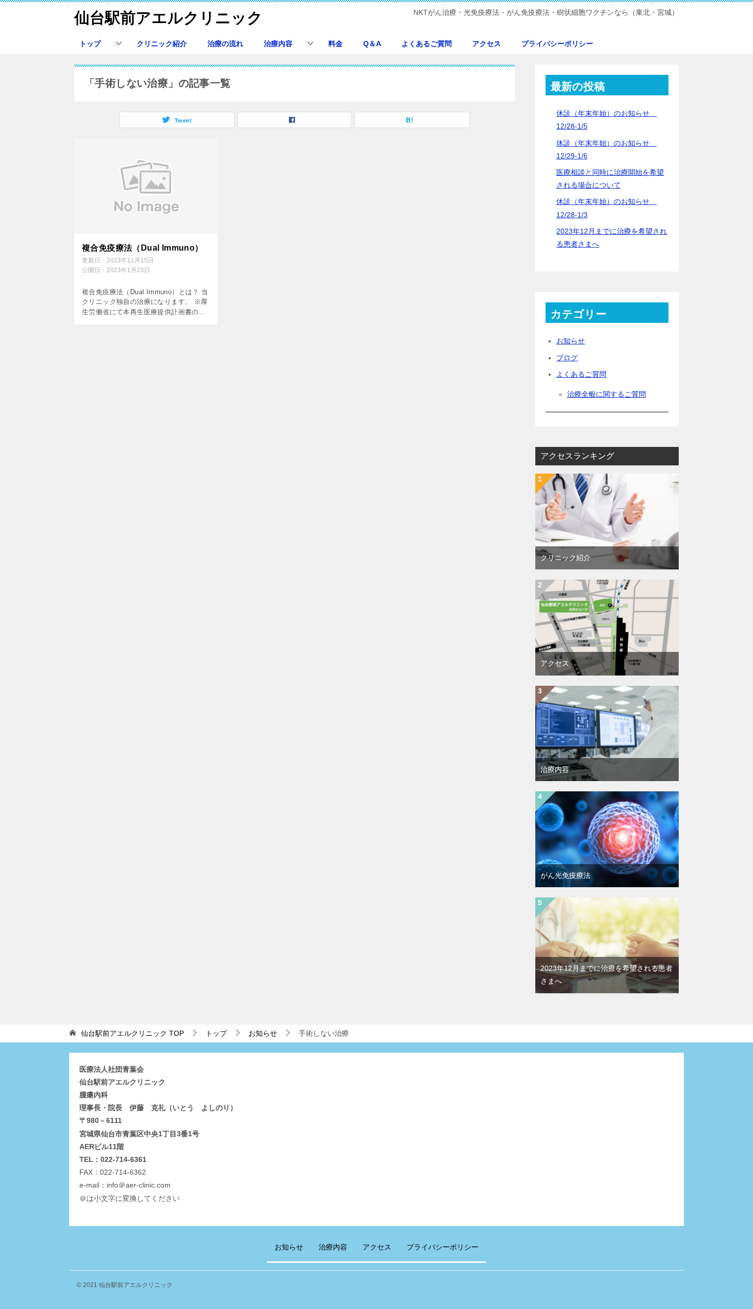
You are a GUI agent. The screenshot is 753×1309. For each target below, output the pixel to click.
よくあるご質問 (427, 43)
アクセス (486, 43)
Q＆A (372, 43)
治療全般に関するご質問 (606, 394)
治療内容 (278, 43)
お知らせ (570, 341)
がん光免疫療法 (565, 875)
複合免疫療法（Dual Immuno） (142, 247)
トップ (90, 43)
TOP (132, 1033)
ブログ (567, 358)
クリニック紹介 (162, 43)
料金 (335, 43)
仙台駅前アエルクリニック (168, 17)
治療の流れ (225, 43)
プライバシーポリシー (557, 43)
